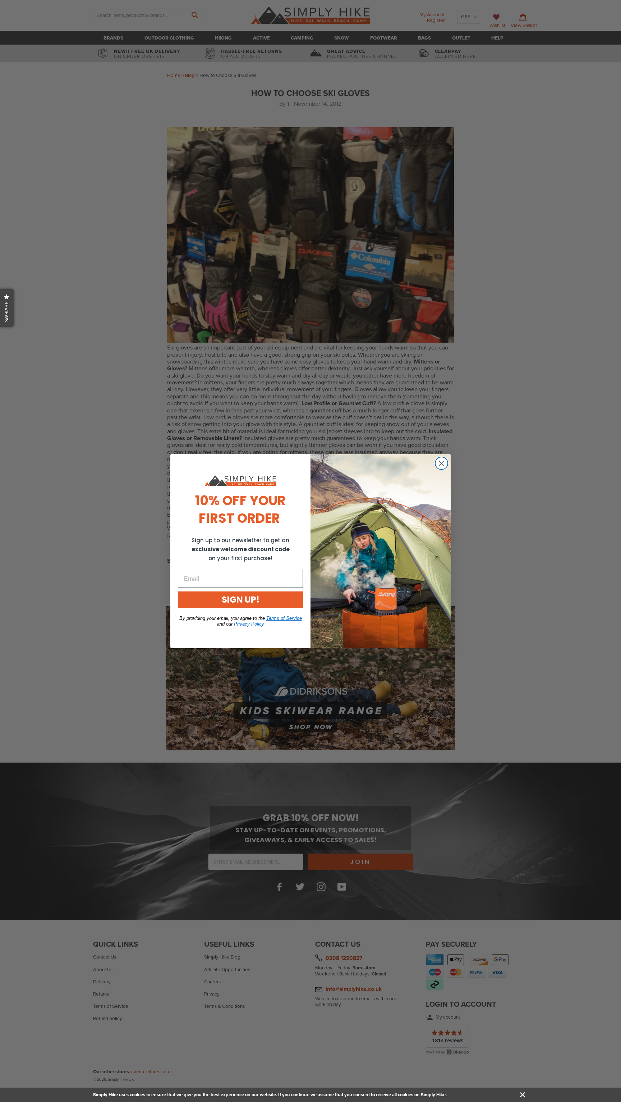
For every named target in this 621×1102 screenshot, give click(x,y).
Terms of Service (284, 618)
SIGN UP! (240, 599)
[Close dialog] (441, 463)
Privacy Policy (249, 624)
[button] (7, 308)
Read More (459, 1095)
